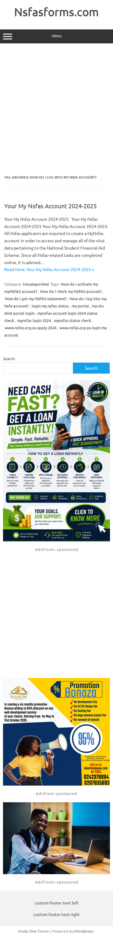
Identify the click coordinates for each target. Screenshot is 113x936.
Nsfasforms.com (56, 11)
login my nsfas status (50, 305)
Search (9, 358)
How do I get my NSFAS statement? (36, 298)
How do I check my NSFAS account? (71, 291)
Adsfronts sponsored (56, 549)
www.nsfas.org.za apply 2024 (30, 327)
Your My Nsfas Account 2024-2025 (50, 206)
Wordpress (84, 931)
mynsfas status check (72, 320)
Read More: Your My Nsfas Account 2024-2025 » (49, 269)
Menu (56, 35)
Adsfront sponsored (56, 793)
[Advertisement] (56, 109)
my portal (80, 305)
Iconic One (27, 931)
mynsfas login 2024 (34, 320)
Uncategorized (36, 284)
